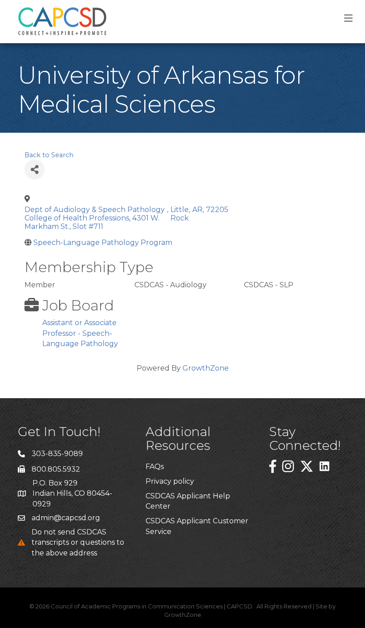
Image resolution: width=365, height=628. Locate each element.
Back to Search (48, 155)
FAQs (155, 466)
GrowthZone (205, 368)
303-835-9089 (57, 453)
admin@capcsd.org (66, 518)
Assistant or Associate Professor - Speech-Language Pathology (80, 332)
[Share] (34, 169)
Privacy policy (170, 481)
